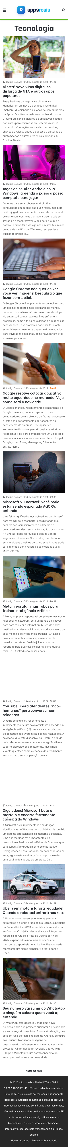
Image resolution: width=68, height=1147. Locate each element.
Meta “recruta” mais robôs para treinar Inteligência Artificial (30, 608)
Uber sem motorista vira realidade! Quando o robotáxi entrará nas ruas (34, 910)
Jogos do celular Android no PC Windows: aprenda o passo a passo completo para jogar (33, 193)
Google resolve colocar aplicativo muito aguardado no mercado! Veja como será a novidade (33, 397)
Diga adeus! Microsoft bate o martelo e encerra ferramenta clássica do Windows (29, 814)
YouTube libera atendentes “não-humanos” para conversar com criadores (32, 710)
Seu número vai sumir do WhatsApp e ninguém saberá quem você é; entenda (34, 1012)
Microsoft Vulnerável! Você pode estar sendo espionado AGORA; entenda (31, 506)
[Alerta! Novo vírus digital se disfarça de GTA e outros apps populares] (34, 57)
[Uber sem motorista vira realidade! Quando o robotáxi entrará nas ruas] (34, 882)
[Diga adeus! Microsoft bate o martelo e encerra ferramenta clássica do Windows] (34, 781)
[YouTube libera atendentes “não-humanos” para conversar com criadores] (34, 677)
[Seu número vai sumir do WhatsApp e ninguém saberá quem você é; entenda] (34, 979)
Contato (24, 1140)
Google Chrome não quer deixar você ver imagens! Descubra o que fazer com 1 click (32, 293)
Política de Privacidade (44, 1140)
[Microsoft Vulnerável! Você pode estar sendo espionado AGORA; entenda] (34, 472)
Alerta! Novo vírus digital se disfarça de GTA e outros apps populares (28, 91)
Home (14, 1140)
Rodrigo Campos (13, 82)
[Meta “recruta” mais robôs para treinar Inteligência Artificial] (34, 577)
